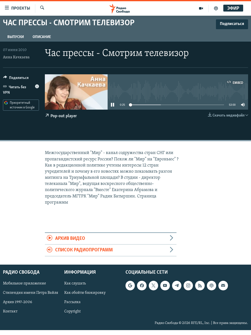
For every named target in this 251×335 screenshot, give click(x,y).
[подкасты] (216, 8)
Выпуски (15, 37)
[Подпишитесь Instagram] (188, 285)
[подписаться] (223, 285)
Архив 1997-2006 (17, 302)
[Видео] (201, 8)
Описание (42, 37)
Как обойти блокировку (85, 293)
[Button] (16, 79)
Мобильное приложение (24, 283)
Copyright (72, 311)
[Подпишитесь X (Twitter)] (153, 285)
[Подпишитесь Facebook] (141, 285)
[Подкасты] (211, 285)
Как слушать (75, 283)
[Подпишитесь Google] (130, 285)
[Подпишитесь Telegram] (176, 285)
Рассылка (72, 302)
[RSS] (199, 285)
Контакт (10, 311)
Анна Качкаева (16, 57)
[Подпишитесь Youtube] (165, 285)
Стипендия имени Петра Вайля (30, 293)
